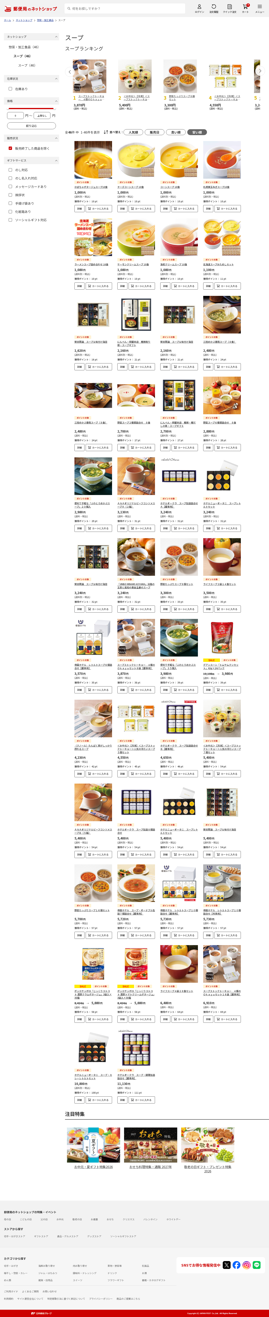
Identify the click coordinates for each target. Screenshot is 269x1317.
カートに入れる (100, 208)
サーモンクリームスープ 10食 (133, 264)
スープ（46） (22, 56)
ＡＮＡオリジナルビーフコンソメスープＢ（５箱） (93, 831)
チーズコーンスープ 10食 (130, 187)
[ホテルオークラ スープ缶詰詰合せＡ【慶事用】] (179, 476)
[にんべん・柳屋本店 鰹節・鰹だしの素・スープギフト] (179, 395)
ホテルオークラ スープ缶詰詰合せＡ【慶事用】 (179, 505)
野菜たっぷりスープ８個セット (176, 584)
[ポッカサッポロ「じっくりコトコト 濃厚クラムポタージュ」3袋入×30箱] (93, 964)
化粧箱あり (23, 211)
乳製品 (145, 1265)
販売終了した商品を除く (32, 148)
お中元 (60, 1219)
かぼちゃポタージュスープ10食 (91, 187)
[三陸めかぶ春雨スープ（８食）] (222, 314)
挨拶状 (20, 194)
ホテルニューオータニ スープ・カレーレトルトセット (93, 1076)
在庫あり (21, 88)
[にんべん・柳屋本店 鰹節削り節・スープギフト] (136, 314)
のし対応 (21, 169)
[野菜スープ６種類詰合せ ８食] (222, 395)
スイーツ (77, 1280)
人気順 (133, 132)
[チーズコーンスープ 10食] (136, 160)
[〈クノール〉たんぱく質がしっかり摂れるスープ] (93, 718)
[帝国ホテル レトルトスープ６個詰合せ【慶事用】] (93, 638)
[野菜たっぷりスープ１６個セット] (93, 883)
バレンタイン (150, 1219)
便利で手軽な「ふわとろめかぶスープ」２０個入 (92, 505)
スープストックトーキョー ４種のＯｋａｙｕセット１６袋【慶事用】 (222, 992)
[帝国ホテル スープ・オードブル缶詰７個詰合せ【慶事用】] (136, 883)
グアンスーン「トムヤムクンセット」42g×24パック (220, 666)
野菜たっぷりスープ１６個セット (92, 910)
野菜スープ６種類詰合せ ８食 (219, 422)
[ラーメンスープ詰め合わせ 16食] (93, 237)
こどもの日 (26, 1219)
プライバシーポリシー (101, 1298)
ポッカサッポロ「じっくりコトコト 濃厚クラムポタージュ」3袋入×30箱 (93, 994)
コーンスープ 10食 (170, 187)
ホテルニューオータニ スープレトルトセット (222, 505)
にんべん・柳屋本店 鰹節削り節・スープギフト (133, 343)
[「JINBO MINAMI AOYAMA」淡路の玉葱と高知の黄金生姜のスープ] (136, 557)
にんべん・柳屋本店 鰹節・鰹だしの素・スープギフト (178, 424)
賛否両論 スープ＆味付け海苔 (90, 341)
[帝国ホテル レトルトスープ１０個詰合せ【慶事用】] (179, 883)
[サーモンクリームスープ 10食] (136, 237)
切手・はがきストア (14, 1236)
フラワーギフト (116, 1280)
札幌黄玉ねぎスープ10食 (216, 187)
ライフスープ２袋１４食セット (219, 584)
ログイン (199, 11)
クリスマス (128, 1219)
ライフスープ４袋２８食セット (176, 991)
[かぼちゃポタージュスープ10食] (93, 160)
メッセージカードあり (31, 186)
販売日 (154, 132)
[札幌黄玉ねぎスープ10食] (222, 160)
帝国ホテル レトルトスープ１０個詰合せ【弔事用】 (222, 911)
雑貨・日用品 (45, 1280)
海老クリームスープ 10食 (173, 264)
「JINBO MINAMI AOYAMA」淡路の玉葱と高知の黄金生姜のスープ (136, 585)
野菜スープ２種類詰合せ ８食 (133, 422)
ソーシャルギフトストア (123, 1236)
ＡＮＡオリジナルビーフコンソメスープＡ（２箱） (136, 505)
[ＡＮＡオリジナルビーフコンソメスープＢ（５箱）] (93, 802)
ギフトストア (41, 1236)
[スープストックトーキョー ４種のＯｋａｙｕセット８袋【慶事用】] (136, 638)
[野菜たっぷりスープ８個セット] (179, 557)
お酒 (144, 1273)
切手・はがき (11, 1265)
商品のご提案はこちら (128, 1298)
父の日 (44, 1219)
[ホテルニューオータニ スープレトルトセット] (222, 476)
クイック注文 (230, 11)
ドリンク (112, 1273)
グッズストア (94, 1236)
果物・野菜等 (115, 1265)
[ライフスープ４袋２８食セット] (179, 964)
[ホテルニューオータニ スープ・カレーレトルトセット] (93, 1048)
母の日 (7, 1219)
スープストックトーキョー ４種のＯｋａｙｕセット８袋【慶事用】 (136, 666)
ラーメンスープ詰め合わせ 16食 (91, 264)
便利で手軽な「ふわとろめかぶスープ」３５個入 (178, 666)
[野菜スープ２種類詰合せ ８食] (136, 395)
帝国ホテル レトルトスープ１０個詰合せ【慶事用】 (179, 911)
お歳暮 (94, 1219)
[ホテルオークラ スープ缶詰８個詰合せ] (136, 802)
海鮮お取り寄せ (46, 1265)
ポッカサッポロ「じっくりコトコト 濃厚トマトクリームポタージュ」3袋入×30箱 (135, 994)
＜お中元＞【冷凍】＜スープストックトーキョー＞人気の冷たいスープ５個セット (136, 749)
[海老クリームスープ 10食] (179, 237)
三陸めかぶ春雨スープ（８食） (219, 341)
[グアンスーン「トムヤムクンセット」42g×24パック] (222, 638)
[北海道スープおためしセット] (222, 237)
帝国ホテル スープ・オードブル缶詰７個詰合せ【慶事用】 (136, 911)
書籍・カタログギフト (154, 1280)
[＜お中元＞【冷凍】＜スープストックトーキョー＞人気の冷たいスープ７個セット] (222, 718)
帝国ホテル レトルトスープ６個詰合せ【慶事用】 (93, 666)
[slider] (7, 108)
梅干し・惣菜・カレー (16, 1273)
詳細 (79, 208)
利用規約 (8, 1298)
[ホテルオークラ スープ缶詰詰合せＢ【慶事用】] (179, 718)
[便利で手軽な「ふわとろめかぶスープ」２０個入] (93, 476)
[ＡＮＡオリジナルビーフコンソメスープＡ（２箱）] (136, 476)
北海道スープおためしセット (218, 264)
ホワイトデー (173, 1219)
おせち (110, 1219)
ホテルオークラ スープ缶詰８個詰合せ (136, 831)
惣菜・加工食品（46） (25, 47)
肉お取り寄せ (80, 1265)
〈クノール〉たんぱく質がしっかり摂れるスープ (93, 747)
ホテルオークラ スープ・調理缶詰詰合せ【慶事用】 (136, 1076)
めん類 (7, 1280)
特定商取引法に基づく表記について (66, 1298)
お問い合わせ (50, 1291)
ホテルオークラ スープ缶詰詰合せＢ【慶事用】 (179, 747)
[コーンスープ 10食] (179, 160)
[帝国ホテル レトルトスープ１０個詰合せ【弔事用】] (222, 883)
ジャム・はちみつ (47, 1273)
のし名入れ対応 (26, 178)
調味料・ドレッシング (84, 1273)
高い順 (176, 132)
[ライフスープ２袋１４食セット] (222, 557)
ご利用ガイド (11, 1291)
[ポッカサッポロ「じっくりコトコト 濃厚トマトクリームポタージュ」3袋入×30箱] (136, 964)
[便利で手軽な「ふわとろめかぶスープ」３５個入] (179, 638)
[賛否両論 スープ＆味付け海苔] (93, 314)
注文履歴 (213, 11)
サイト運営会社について (30, 1298)
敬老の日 (77, 1219)
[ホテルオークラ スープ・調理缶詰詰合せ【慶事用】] (136, 1048)
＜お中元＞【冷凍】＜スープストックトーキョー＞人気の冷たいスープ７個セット (222, 749)
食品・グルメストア (67, 1236)
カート (245, 11)
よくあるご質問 (30, 1291)
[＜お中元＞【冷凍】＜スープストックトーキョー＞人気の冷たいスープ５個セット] (136, 718)
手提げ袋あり (24, 203)
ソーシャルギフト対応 (31, 219)
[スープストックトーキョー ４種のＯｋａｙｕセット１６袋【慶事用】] (222, 964)
